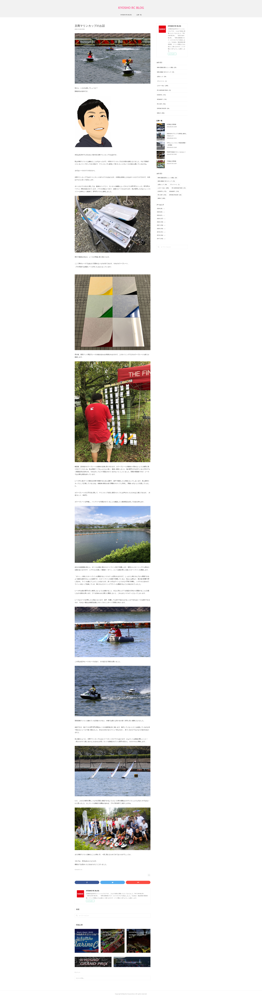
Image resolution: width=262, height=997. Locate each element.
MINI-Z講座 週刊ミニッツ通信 (166, 67)
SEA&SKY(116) (78, 869)
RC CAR (161, 104)
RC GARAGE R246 (164, 90)
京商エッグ (161, 76)
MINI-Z (160, 113)
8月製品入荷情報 (171, 124)
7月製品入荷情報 (171, 161)
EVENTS (161, 95)
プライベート (162, 81)
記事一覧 (139, 15)
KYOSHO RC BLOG (131, 8)
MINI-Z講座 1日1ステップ (165, 72)
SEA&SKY (162, 99)
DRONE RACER (163, 108)
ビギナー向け (162, 85)
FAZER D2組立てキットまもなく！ (176, 152)
